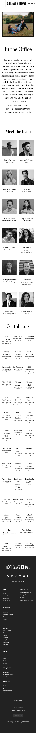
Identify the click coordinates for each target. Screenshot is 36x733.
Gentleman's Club (26, 600)
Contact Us (24, 589)
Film (4, 693)
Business (5, 612)
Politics (5, 647)
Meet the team (25, 592)
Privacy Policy (18, 707)
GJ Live (22, 597)
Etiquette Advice (8, 674)
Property (5, 637)
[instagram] (20, 576)
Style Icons (6, 600)
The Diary (6, 644)
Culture (5, 685)
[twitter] (12, 576)
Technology (6, 660)
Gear (4, 656)
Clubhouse (18, 700)
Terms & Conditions (18, 710)
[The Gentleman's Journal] (16, 3)
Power (5, 619)
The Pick (5, 603)
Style (4, 593)
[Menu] (3, 3)
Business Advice (8, 614)
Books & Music (7, 690)
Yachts (5, 663)
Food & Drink (7, 630)
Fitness (5, 635)
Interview (6, 642)
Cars (4, 658)
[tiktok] (16, 576)
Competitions (25, 595)
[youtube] (24, 576)
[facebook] (7, 576)
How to (5, 676)
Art (4, 688)
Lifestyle (6, 628)
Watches (6, 598)
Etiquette (6, 672)
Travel (5, 632)
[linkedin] (28, 576)
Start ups (6, 616)
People (5, 640)
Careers (18, 704)
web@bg (21, 722)
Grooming (6, 596)
